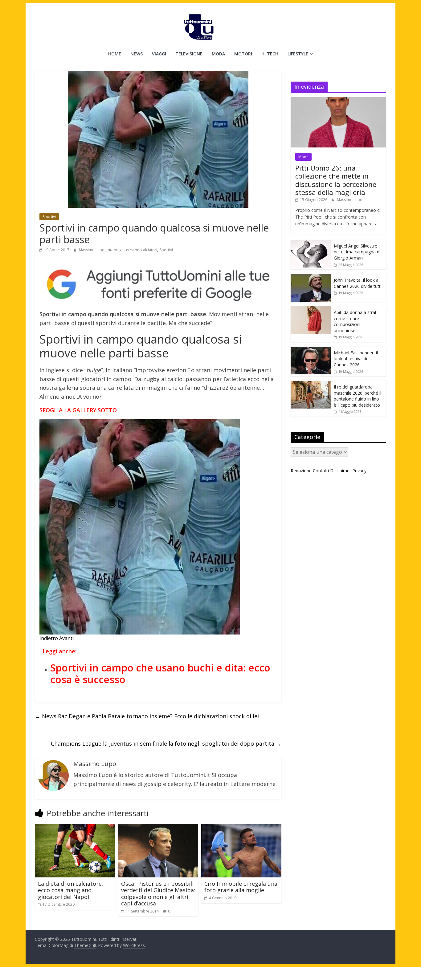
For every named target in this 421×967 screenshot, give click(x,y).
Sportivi (49, 216)
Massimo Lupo (92, 249)
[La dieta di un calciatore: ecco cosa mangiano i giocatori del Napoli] (75, 827)
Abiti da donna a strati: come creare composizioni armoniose (356, 321)
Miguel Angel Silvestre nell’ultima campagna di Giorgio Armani (357, 252)
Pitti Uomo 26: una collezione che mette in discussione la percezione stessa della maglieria (335, 180)
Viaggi (159, 54)
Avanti (66, 638)
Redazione (301, 470)
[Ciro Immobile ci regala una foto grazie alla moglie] (241, 827)
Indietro (48, 638)
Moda (218, 54)
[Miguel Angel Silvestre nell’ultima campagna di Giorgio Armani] (311, 243)
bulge (119, 249)
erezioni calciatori (141, 249)
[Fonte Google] (158, 285)
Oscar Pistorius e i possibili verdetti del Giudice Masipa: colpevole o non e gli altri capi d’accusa (158, 893)
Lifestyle (298, 54)
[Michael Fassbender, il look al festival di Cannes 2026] (311, 350)
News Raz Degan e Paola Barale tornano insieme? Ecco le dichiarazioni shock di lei (147, 716)
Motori (243, 54)
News (136, 54)
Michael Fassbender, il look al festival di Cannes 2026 (356, 359)
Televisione (188, 54)
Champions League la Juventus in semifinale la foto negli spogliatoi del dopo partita (166, 743)
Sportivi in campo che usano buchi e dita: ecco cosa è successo (160, 673)
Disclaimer (340, 470)
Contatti (321, 470)
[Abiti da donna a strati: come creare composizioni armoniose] (311, 309)
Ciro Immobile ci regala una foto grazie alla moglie (240, 887)
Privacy (359, 470)
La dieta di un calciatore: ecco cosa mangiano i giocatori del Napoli (70, 890)
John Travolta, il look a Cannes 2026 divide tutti (358, 283)
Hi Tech (269, 54)
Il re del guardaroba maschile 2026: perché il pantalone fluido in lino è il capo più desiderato (357, 396)
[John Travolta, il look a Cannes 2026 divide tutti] (311, 277)
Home (114, 54)
